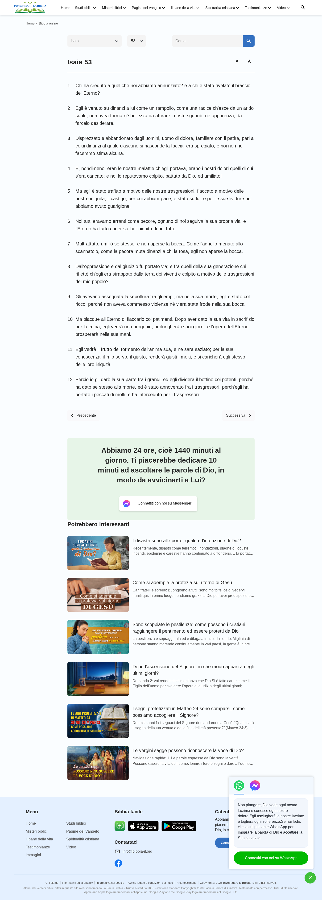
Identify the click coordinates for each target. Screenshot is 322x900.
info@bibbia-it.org (137, 851)
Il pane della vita (183, 8)
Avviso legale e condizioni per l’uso (150, 882)
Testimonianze (256, 8)
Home (65, 8)
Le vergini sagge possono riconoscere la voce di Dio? (188, 750)
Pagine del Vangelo (146, 8)
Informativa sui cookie (110, 882)
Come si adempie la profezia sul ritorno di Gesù (182, 582)
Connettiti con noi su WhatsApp (271, 858)
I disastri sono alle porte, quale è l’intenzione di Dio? (186, 540)
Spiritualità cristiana (220, 8)
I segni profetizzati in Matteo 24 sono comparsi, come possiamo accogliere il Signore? (188, 712)
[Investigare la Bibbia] (31, 7)
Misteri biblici (112, 8)
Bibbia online (48, 23)
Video (281, 8)
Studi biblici (83, 8)
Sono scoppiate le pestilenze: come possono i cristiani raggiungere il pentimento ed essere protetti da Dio (188, 628)
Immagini (33, 855)
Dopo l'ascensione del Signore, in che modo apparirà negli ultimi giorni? (193, 670)
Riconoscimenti (186, 882)
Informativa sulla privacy (77, 882)
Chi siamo (51, 882)
